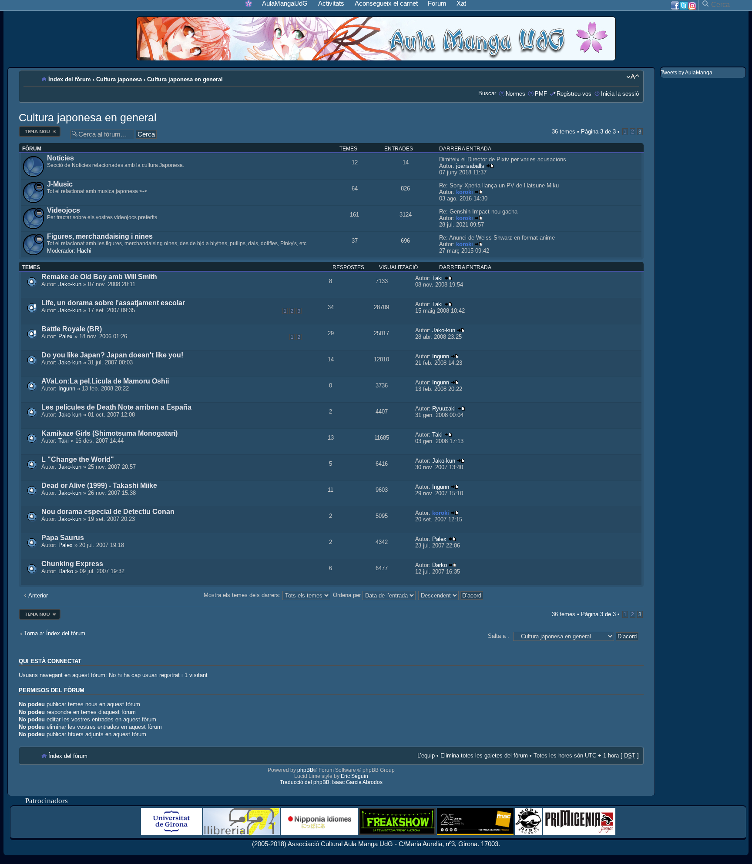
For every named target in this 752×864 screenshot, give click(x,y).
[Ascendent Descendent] (451, 595)
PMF (541, 93)
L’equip (426, 755)
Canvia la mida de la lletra (632, 76)
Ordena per (348, 595)
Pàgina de (598, 131)
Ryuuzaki (444, 408)
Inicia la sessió (620, 93)
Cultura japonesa (119, 79)
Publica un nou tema (39, 128)
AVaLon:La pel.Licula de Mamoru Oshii (105, 381)
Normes (515, 93)
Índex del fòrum (69, 79)
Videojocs (63, 210)
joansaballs (470, 166)
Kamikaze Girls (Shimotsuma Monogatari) (109, 433)
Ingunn (440, 356)
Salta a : (498, 636)
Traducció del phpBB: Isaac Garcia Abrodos (331, 782)
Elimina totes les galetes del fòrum (484, 755)
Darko (65, 571)
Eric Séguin (354, 776)
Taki (437, 278)
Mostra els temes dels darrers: (243, 595)
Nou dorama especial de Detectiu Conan (108, 511)
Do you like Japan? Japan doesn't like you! (112, 355)
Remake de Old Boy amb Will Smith (99, 276)
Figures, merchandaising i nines (100, 236)
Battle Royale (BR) (71, 329)
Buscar (487, 93)
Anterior (38, 595)
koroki (464, 192)
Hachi (84, 250)
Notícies (60, 158)
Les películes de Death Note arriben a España (116, 407)
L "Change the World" (77, 459)
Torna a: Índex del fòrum (54, 633)
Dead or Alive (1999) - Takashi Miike (99, 485)
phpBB (305, 770)
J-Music (60, 184)
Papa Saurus (62, 537)
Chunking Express (72, 563)
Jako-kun (69, 284)
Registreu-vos (574, 93)
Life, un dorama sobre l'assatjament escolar (113, 303)
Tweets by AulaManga (686, 73)
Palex (65, 336)
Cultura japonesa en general (185, 79)
